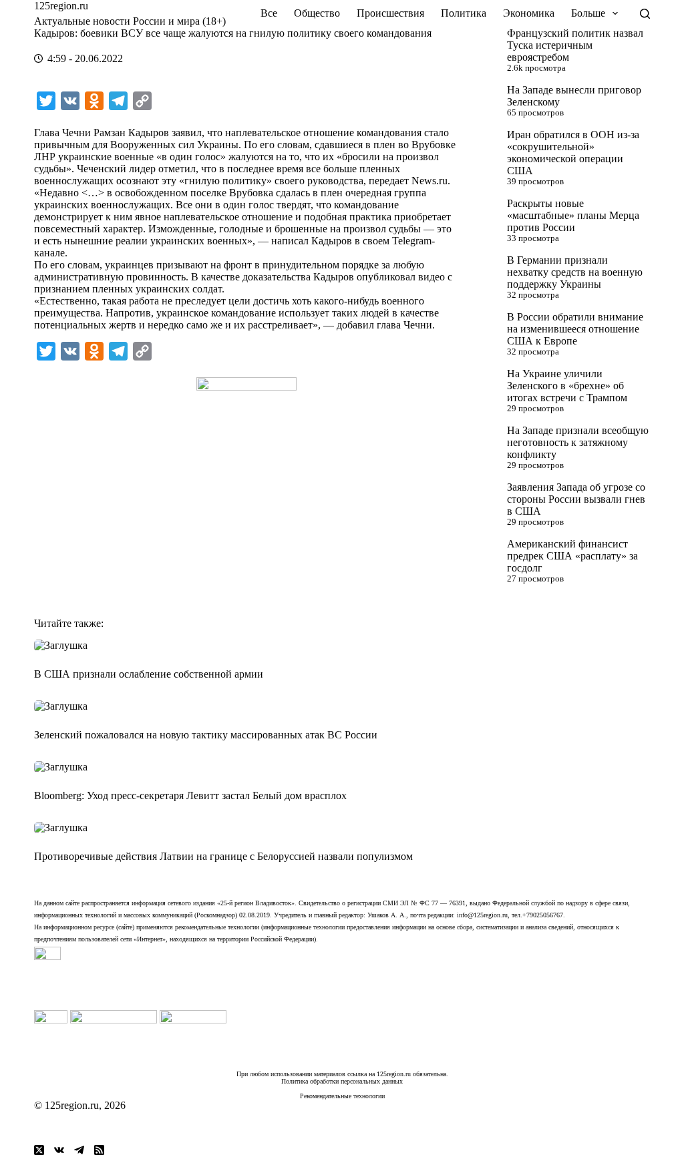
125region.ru (61, 5)
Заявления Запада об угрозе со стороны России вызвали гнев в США (576, 499)
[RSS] (99, 1150)
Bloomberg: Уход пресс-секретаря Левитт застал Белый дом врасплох (190, 795)
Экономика (528, 13)
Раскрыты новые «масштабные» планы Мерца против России (573, 215)
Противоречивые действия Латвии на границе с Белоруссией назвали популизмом (223, 856)
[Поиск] (645, 14)
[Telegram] (79, 1150)
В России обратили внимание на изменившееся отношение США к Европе (575, 328)
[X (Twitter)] (39, 1150)
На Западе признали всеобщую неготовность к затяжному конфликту (578, 442)
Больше (588, 13)
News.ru (429, 180)
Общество (317, 13)
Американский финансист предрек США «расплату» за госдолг (572, 555)
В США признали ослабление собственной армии (148, 674)
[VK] (59, 1150)
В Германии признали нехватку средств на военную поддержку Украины (575, 272)
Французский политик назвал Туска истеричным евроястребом (575, 45)
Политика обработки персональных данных (342, 1081)
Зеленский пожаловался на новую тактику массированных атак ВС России (205, 734)
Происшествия (390, 13)
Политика (463, 13)
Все (269, 13)
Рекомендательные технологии (342, 1096)
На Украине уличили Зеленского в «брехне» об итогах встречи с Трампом (567, 385)
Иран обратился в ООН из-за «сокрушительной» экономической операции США (573, 152)
